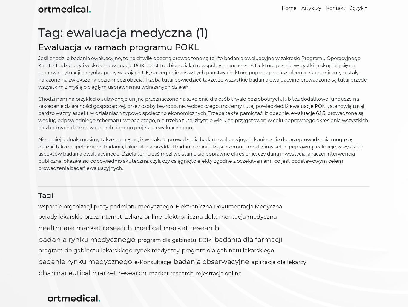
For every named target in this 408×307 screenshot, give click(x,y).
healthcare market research (85, 228)
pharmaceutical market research (92, 273)
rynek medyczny (157, 250)
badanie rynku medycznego (85, 261)
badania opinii (191, 147)
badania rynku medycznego (86, 239)
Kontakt (336, 8)
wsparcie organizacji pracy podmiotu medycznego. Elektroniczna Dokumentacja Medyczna (160, 206)
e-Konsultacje (152, 262)
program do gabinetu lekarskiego (85, 250)
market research (171, 273)
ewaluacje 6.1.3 (308, 113)
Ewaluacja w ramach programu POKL (118, 47)
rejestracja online (219, 273)
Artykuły (311, 8)
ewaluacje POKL (309, 106)
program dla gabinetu (167, 240)
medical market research (176, 228)
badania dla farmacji (248, 240)
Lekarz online (143, 216)
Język (357, 8)
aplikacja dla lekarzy (278, 262)
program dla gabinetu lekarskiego (228, 250)
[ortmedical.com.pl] (74, 297)
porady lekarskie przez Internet (80, 216)
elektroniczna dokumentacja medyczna (220, 216)
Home (289, 8)
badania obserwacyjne (211, 261)
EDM (205, 240)
